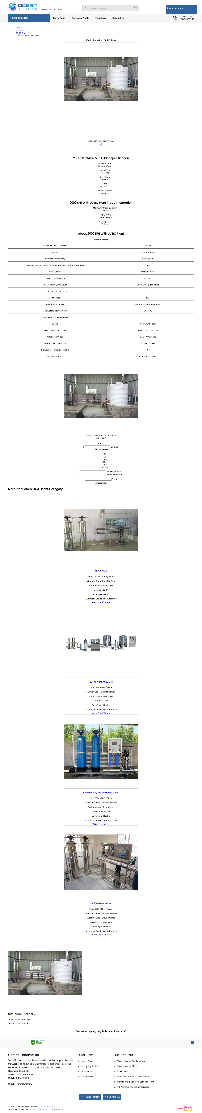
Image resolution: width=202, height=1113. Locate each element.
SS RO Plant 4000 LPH (101, 681)
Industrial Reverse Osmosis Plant (133, 1076)
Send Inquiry (92, 1097)
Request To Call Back (18, 1023)
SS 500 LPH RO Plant (101, 903)
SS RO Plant (21, 33)
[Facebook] (192, 1043)
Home (19, 27)
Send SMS (114, 1097)
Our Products (19, 18)
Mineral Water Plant (127, 1066)
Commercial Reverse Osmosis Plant (135, 1081)
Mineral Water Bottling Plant (131, 1061)
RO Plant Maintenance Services (133, 1086)
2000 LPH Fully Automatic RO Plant (101, 792)
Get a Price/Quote (101, 602)
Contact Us (118, 18)
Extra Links (101, 18)
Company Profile (80, 18)
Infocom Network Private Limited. (48, 1109)
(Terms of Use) (46, 1106)
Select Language (175, 8)
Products (20, 30)
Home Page (59, 18)
